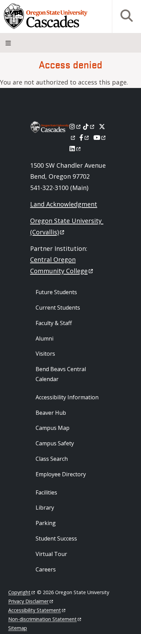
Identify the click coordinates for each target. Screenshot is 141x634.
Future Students (56, 292)
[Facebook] (84, 137)
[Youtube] (100, 137)
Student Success (56, 538)
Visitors (45, 353)
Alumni (44, 338)
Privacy (28, 601)
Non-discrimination (42, 619)
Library (45, 507)
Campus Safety (55, 443)
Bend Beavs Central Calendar (61, 374)
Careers (46, 569)
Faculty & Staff (54, 323)
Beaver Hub (51, 412)
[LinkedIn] (75, 148)
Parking (46, 523)
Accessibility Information (67, 397)
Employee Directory (61, 474)
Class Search (52, 459)
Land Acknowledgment (63, 204)
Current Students (58, 307)
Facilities (46, 492)
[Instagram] (75, 126)
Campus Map (52, 428)
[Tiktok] (89, 126)
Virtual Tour (51, 554)
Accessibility (34, 610)
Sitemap (17, 628)
